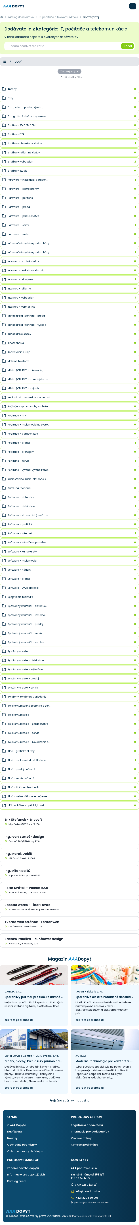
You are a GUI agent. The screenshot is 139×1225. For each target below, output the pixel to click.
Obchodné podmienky (22, 1144)
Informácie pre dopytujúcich (26, 1174)
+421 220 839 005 (86, 1198)
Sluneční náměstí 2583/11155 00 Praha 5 (87, 1176)
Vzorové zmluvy (81, 1138)
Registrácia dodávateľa (87, 1125)
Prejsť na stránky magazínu (69, 1100)
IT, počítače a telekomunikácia (58, 17)
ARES (93, 1185)
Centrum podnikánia (84, 1144)
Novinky (12, 1138)
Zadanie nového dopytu (23, 1168)
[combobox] (62, 46)
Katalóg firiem (16, 1181)
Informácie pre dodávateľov (90, 1131)
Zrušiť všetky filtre (71, 77)
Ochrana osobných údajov (25, 1151)
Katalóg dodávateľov (21, 17)
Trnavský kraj (67, 71)
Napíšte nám (15, 1131)
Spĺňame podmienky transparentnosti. (90, 1216)
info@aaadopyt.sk (87, 1191)
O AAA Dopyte (16, 1125)
